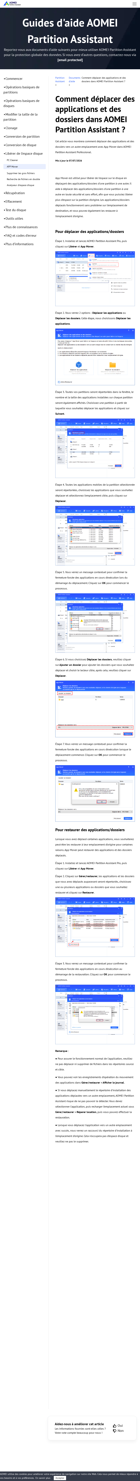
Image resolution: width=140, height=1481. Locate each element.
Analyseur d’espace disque (20, 185)
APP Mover (12, 166)
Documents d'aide (74, 79)
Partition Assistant (60, 79)
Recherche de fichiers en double (23, 179)
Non (121, 1430)
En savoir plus (43, 1477)
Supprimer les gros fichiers (21, 173)
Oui (120, 1425)
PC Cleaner (12, 160)
